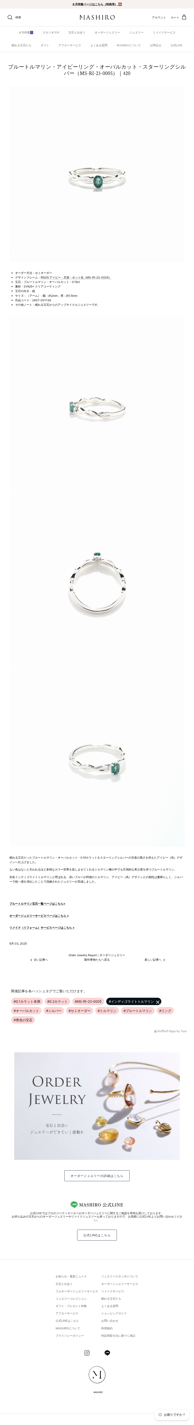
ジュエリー (136, 32)
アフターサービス (69, 45)
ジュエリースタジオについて (119, 1276)
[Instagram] (87, 1353)
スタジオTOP (51, 32)
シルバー (54, 1011)
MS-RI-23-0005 (88, 1001)
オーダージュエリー (107, 32)
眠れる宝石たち (21, 45)
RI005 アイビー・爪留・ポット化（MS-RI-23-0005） (76, 277)
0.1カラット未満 (27, 1001)
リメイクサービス (164, 32)
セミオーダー (80, 1011)
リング (165, 1011)
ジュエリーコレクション (71, 1298)
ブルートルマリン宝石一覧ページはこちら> (37, 903)
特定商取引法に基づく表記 (118, 1335)
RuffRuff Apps (167, 1031)
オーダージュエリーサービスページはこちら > (39, 915)
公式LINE (176, 45)
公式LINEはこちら (97, 1235)
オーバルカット (26, 1011)
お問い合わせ (109, 1320)
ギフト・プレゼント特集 (71, 1306)
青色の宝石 (23, 1020)
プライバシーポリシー (70, 1335)
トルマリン (107, 1011)
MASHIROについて (129, 45)
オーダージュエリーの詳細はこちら (97, 1176)
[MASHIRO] (97, 17)
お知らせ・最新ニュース (71, 1276)
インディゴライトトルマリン (131, 1001)
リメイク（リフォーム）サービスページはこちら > (42, 927)
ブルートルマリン (137, 1011)
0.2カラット (57, 1001)
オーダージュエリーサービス (119, 1284)
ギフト (45, 45)
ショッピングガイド (114, 1313)
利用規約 (107, 1328)
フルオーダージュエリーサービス (77, 1291)
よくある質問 (98, 45)
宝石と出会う (76, 32)
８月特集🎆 (25, 32)
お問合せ (155, 45)
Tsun (184, 1031)
